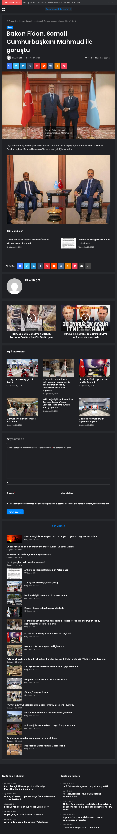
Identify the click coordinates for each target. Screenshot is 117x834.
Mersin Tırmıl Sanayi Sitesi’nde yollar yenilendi (48, 712)
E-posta (11, 493)
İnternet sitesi (67, 493)
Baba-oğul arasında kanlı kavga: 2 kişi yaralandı (49, 725)
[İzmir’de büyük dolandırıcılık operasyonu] (14, 599)
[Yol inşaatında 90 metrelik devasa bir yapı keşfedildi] (14, 670)
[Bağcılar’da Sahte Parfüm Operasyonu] (14, 749)
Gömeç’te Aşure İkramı (36, 692)
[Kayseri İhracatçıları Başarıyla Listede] (14, 612)
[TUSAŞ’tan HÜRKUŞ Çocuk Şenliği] (22, 368)
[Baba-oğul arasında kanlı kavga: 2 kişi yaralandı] (14, 729)
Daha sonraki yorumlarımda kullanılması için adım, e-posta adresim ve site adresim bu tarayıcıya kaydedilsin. (59, 504)
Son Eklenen (58, 525)
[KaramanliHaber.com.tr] (58, 9)
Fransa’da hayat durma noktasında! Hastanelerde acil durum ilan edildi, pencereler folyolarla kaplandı (56, 385)
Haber (21, 21)
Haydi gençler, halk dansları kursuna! (26, 562)
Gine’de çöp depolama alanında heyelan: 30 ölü (32, 738)
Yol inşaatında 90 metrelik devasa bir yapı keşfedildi (51, 666)
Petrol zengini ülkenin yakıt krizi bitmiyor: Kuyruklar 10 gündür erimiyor (60, 536)
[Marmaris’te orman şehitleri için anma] (22, 407)
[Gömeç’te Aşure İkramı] (14, 696)
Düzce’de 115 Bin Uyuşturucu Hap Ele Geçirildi (93, 380)
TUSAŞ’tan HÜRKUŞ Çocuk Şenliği (20, 380)
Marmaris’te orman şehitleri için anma (21, 420)
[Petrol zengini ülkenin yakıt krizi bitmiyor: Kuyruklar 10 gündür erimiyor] (14, 539)
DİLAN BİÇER (17, 58)
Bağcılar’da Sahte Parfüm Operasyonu (44, 745)
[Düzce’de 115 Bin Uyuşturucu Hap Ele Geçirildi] (94, 368)
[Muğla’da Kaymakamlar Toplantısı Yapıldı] (94, 407)
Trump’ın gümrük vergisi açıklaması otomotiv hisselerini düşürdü (40, 704)
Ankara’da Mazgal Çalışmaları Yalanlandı (46, 569)
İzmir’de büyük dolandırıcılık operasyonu (45, 595)
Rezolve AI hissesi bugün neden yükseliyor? (42, 2)
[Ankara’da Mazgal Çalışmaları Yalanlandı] (68, 243)
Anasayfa (12, 21)
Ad (9, 482)
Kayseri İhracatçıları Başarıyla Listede (44, 608)
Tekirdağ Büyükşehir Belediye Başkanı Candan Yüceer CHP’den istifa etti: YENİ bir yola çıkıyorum (58, 403)
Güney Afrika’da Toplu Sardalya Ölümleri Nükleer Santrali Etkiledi (40, 546)
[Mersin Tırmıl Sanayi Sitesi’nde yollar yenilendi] (14, 716)
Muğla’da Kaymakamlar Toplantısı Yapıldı (91, 420)
